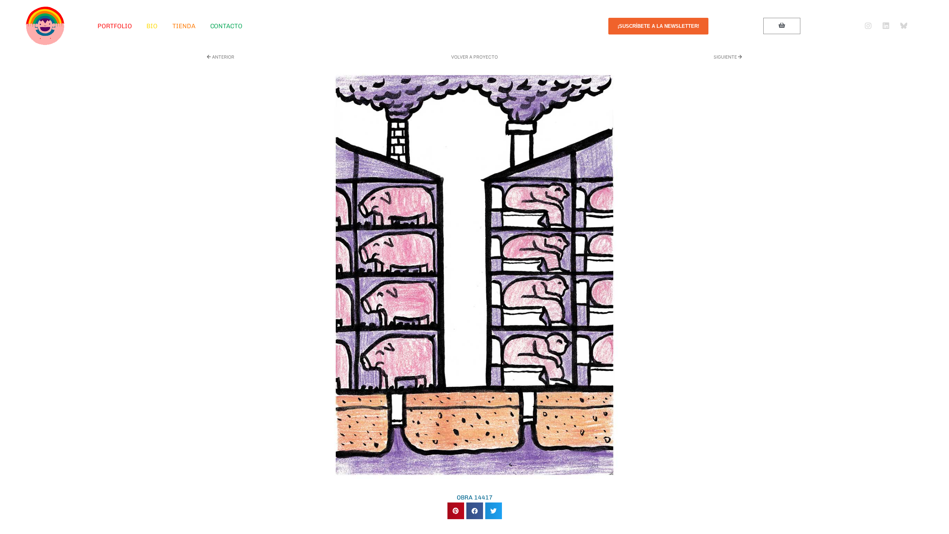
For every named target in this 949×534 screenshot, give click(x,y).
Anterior (222, 57)
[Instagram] (868, 26)
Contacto (226, 26)
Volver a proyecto (474, 57)
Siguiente (726, 57)
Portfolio (114, 26)
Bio (152, 26)
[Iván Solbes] (45, 26)
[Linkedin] (886, 26)
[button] (455, 510)
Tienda (183, 26)
